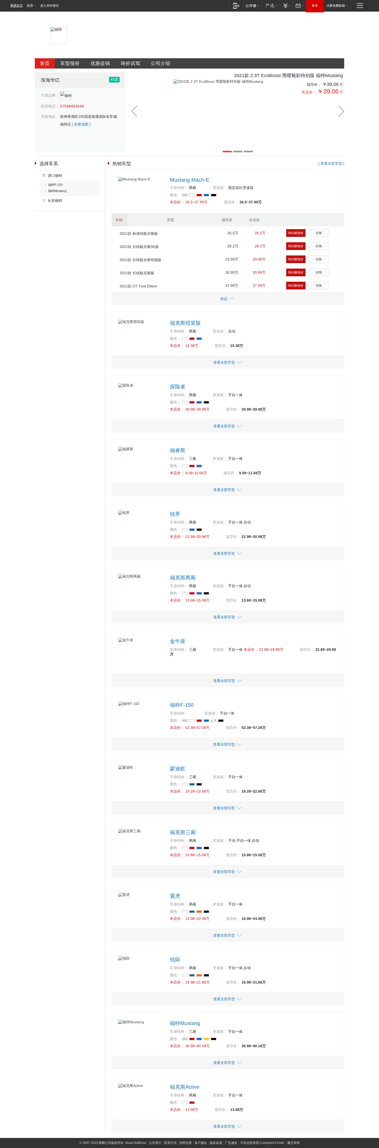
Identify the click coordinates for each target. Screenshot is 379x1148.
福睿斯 (177, 450)
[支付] (286, 5)
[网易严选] (270, 5)
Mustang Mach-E (189, 180)
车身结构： (179, 188)
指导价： (314, 84)
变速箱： (220, 188)
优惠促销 (100, 63)
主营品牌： (50, 95)
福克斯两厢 (183, 577)
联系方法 (170, 1143)
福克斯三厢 (183, 832)
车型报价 (70, 63)
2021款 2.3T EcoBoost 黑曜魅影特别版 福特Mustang (288, 75)
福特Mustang (57, 191)
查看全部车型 (224, 362)
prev (134, 111)
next (341, 111)
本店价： (309, 92)
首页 (45, 63)
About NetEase (135, 1143)
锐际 (175, 959)
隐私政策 (216, 1143)
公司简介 (155, 1143)
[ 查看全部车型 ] (331, 163)
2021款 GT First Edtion (138, 286)
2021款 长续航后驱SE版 (139, 247)
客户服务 (201, 1143)
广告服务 (231, 1143)
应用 (30, 5)
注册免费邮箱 (335, 5)
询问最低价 (295, 233)
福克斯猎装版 (185, 323)
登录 (315, 5)
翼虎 (175, 896)
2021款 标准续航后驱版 (139, 233)
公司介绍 (160, 63)
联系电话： (50, 106)
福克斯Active (184, 1087)
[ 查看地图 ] (81, 124)
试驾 (319, 233)
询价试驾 (130, 63)
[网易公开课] (252, 5)
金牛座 (177, 641)
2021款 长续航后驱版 (137, 273)
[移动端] (236, 5)
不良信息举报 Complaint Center (262, 1143)
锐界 (175, 514)
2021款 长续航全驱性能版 (140, 260)
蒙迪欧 (177, 768)
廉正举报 (293, 1143)
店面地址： (50, 116)
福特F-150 (55, 185)
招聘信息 (185, 1143)
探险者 (177, 386)
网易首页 (16, 5)
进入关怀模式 (49, 5)
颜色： (175, 195)
